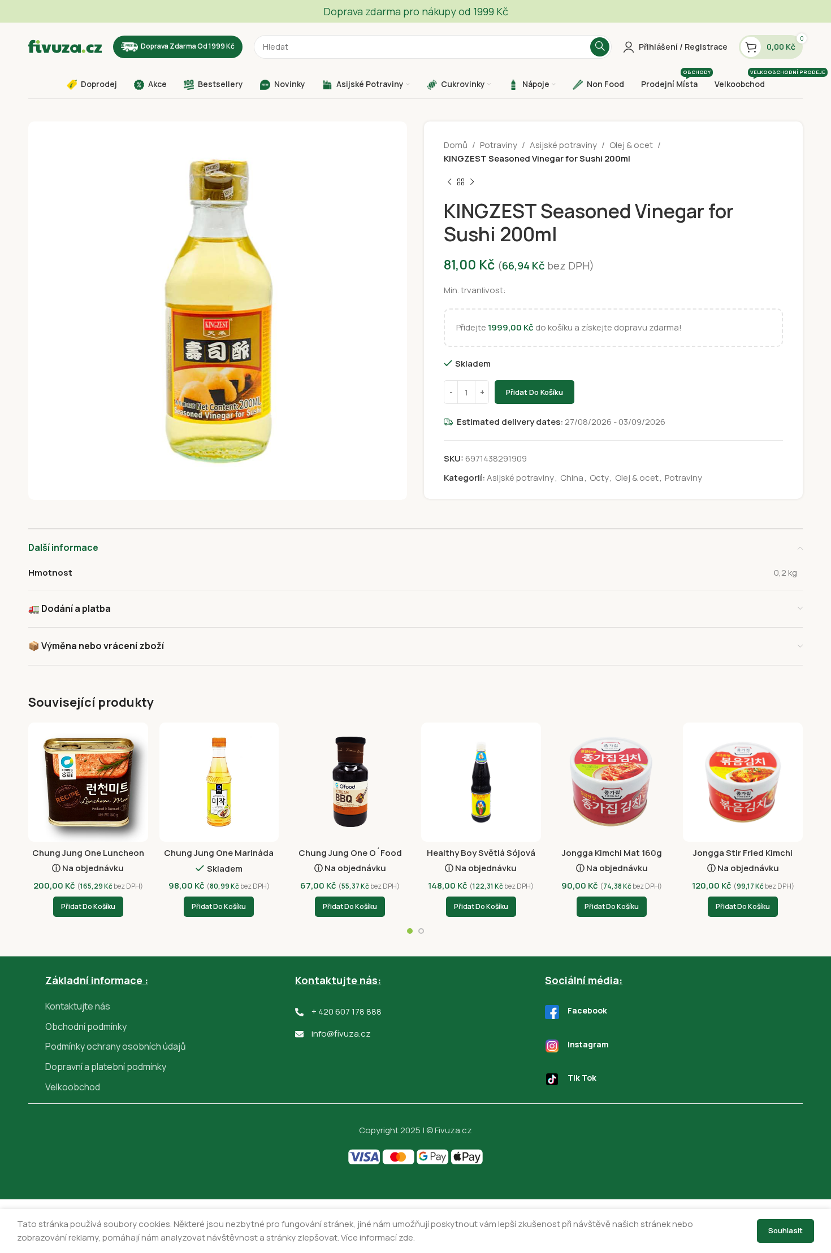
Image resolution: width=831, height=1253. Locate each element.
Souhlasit (785, 1230)
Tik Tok (582, 1077)
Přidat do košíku (534, 392)
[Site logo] (65, 46)
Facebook (587, 1010)
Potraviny (498, 145)
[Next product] (472, 182)
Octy (599, 478)
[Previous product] (449, 182)
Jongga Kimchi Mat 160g (612, 853)
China (571, 478)
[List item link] (170, 1006)
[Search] (599, 46)
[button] (88, 907)
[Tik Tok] (552, 1079)
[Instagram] (552, 1046)
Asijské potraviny (563, 145)
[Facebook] (552, 1012)
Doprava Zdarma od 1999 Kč (188, 46)
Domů (456, 145)
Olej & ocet (631, 145)
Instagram (588, 1044)
